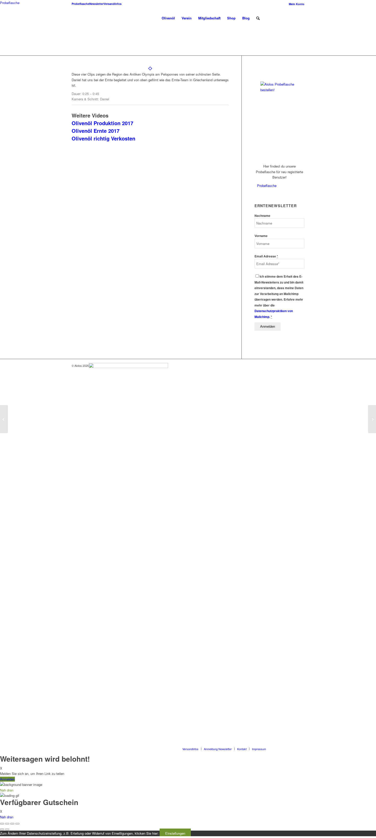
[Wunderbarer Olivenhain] (4, 419)
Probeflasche (80, 4)
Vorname (261, 236)
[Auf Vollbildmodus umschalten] (12, 823)
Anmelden (7, 779)
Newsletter (96, 4)
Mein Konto (296, 4)
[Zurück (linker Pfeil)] (2, 829)
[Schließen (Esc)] (2, 823)
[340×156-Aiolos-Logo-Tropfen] (78, 18)
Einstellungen (175, 833)
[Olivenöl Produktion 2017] (372, 419)
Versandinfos (112, 4)
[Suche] (258, 18)
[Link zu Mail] (300, 18)
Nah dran (6, 817)
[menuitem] (295, 4)
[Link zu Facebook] (277, 18)
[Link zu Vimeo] (293, 18)
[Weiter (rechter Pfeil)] (7, 829)
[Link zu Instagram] (285, 18)
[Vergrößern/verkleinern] (17, 823)
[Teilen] (7, 823)
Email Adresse (266, 256)
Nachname (262, 216)
